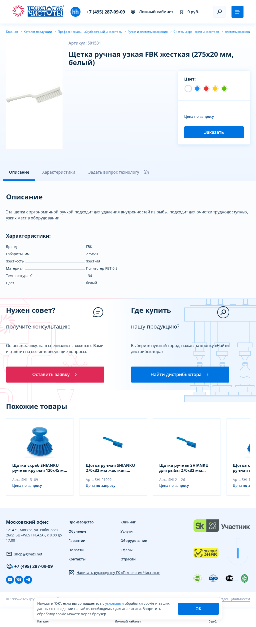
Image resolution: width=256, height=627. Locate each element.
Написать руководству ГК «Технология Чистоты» (118, 572)
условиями (115, 603)
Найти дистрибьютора (176, 374)
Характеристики (58, 172)
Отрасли (128, 559)
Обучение (77, 531)
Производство (81, 522)
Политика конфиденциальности (222, 598)
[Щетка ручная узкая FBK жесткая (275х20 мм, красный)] (206, 89)
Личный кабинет (156, 12)
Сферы (126, 549)
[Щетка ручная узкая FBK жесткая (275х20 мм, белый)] (188, 89)
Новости (76, 549)
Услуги (126, 531)
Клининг (128, 522)
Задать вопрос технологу (113, 172)
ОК (198, 608)
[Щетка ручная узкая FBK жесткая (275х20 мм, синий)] (197, 89)
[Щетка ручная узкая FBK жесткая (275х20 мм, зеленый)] (224, 89)
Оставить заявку (51, 374)
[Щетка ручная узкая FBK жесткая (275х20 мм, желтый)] (215, 89)
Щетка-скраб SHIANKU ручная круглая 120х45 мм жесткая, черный (39, 468)
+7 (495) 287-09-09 (105, 12)
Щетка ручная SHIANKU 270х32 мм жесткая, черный (110, 468)
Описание (19, 172)
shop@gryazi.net (28, 554)
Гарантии (76, 540)
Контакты (77, 559)
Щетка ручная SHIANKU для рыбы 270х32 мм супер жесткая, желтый (183, 468)
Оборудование (133, 540)
